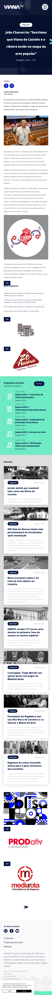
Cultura (12, 711)
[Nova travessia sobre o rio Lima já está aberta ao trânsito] (26, 568)
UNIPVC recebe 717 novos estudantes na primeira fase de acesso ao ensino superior (26, 632)
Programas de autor (13, 942)
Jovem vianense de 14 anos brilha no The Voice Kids (21, 311)
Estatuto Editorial (10, 976)
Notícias (7, 946)
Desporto (13, 667)
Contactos (8, 938)
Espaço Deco (20, 400)
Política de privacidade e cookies (15, 971)
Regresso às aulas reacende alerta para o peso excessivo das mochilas (25, 765)
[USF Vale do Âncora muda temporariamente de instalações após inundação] (26, 519)
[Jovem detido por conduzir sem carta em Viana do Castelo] (26, 478)
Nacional (13, 624)
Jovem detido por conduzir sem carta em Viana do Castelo (23, 491)
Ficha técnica (8, 974)
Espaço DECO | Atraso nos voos (30, 432)
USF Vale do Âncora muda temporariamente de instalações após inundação (26, 532)
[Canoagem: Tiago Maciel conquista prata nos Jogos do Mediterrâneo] (26, 663)
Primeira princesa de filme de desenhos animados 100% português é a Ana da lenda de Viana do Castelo (23, 301)
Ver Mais (39, 383)
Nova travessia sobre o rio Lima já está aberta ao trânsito (23, 581)
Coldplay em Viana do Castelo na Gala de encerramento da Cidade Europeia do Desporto (24, 294)
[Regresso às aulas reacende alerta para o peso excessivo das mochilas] (26, 753)
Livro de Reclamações (11, 979)
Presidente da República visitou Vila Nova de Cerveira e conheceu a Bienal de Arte (26, 719)
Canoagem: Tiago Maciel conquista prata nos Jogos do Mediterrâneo (25, 676)
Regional (26, 25)
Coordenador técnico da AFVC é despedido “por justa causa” (24, 307)
